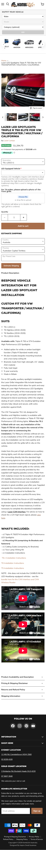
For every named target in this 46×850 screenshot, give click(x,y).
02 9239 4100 (7, 759)
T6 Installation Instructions (12, 563)
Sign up (37, 811)
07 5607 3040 (7, 776)
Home (3, 61)
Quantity (4, 212)
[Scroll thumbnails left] (3, 117)
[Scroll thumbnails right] (42, 117)
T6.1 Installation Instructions (13, 558)
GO (22, 32)
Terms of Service (37, 839)
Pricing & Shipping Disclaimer (15, 837)
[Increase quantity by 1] (23, 217)
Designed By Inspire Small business (23, 845)
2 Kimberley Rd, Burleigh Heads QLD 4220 (18, 771)
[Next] (42, 44)
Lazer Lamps (9, 140)
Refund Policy (8, 839)
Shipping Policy (22, 839)
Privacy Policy (34, 837)
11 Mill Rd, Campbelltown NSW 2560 (16, 754)
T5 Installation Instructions (12, 568)
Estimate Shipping (11, 265)
